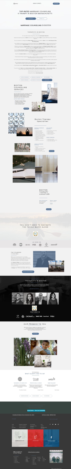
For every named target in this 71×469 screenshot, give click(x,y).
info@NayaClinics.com (19, 440)
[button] (14, 3)
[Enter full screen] (31, 135)
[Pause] (17, 135)
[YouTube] (55, 424)
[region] (24, 169)
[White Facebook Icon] (51, 437)
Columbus (27, 461)
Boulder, (27, 460)
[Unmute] (19, 135)
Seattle (27, 459)
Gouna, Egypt (34, 458)
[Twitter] (52, 424)
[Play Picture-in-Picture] (29, 135)
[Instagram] (58, 424)
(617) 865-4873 (41, 203)
